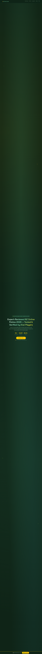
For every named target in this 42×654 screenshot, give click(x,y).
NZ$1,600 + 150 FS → (25, 652)
